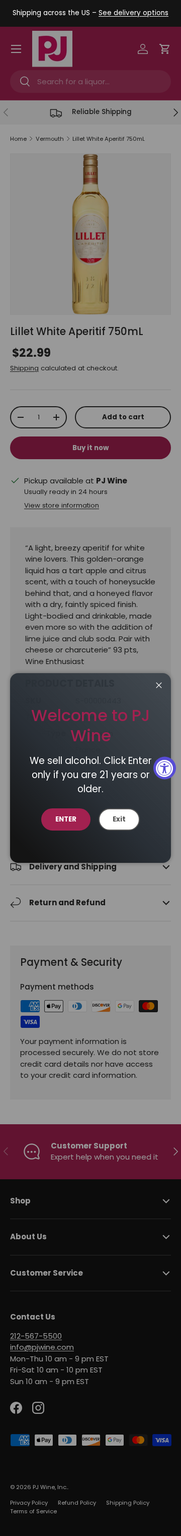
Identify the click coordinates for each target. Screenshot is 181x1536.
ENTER (65, 819)
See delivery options (133, 13)
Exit (119, 819)
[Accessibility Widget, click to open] (164, 768)
